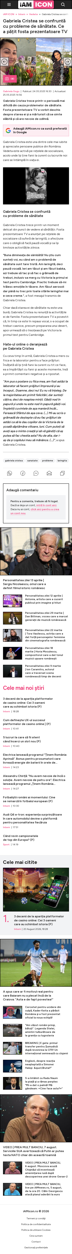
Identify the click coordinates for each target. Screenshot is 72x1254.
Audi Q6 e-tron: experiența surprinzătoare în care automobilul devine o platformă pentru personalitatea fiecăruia (36, 819)
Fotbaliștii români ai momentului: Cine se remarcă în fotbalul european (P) (36, 800)
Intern (21, 14)
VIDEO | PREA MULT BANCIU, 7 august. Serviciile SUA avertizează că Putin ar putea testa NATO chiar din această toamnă (36, 1125)
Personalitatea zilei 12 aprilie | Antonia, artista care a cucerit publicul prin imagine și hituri (36, 600)
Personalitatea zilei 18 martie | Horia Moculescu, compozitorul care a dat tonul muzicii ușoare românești (36, 653)
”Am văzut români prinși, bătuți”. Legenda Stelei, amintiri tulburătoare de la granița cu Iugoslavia (36, 1030)
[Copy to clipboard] (62, 473)
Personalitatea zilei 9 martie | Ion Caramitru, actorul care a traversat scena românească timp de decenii (36, 671)
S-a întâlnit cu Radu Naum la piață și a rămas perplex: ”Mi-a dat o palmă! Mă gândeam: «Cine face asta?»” (36, 1083)
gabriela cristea (14, 460)
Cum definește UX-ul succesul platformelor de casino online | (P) (36, 723)
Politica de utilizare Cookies (36, 1230)
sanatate (32, 460)
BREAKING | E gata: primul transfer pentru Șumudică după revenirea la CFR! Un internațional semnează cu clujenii (36, 1048)
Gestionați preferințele (36, 1247)
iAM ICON (8, 14)
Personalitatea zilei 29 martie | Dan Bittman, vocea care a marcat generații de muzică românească (36, 617)
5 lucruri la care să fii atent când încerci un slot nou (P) (36, 740)
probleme (47, 460)
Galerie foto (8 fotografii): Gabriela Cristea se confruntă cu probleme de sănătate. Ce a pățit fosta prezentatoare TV (36, 62)
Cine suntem (36, 1235)
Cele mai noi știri (23, 688)
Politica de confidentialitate (36, 1224)
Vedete (33, 14)
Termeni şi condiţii (36, 1218)
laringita (62, 460)
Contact (36, 1241)
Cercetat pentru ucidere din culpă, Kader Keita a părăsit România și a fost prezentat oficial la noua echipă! (36, 1012)
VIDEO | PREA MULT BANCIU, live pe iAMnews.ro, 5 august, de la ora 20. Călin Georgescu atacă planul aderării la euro (36, 1189)
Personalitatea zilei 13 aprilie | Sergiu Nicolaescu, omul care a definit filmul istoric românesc (36, 558)
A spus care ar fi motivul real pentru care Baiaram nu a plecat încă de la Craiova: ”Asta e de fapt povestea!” (36, 970)
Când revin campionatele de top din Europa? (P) (36, 838)
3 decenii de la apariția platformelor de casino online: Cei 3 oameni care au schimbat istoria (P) (36, 703)
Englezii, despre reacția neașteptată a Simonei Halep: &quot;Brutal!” (36, 1065)
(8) (12, 78)
